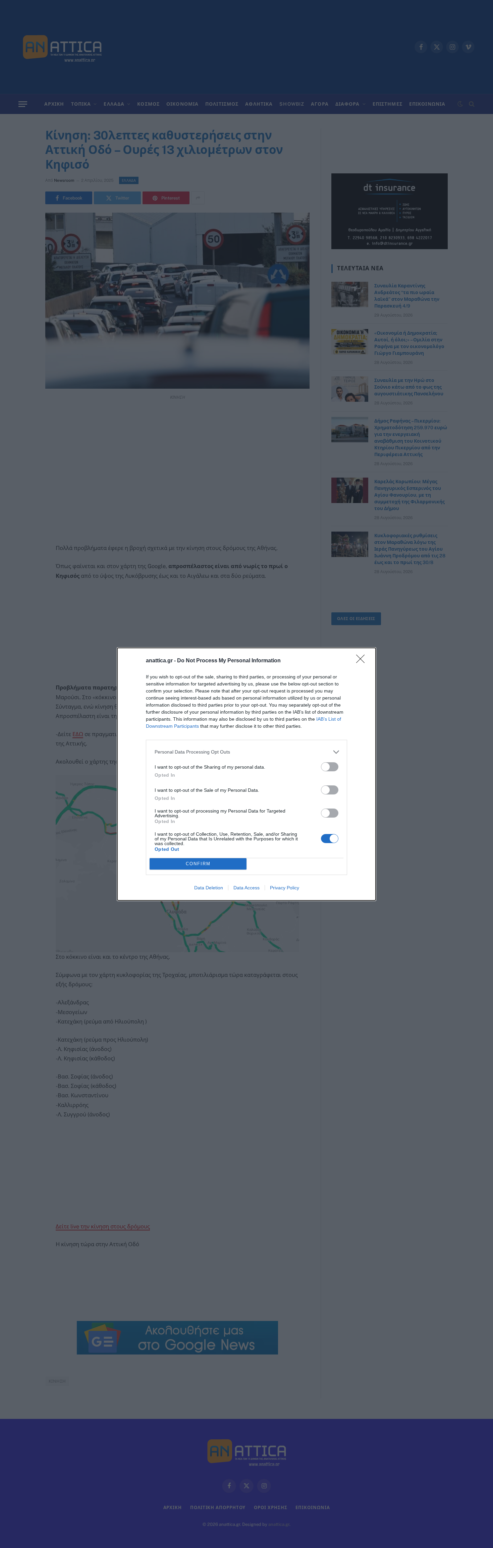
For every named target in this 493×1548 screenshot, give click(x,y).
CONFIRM (198, 863)
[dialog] (246, 774)
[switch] (329, 766)
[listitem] (246, 752)
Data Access (246, 887)
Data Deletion (208, 887)
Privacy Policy (284, 887)
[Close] (362, 661)
